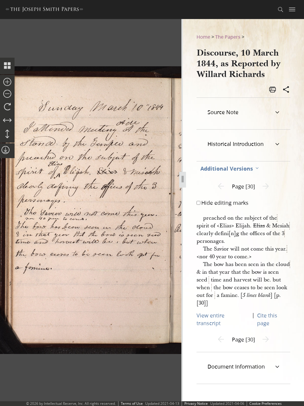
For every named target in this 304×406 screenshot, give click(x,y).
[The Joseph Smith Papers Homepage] (44, 10)
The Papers (227, 36)
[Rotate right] (7, 107)
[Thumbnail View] (7, 66)
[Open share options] (286, 90)
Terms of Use (132, 403)
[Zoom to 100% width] (7, 120)
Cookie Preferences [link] (265, 403)
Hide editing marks (224, 203)
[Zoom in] (7, 82)
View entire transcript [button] (210, 319)
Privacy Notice (196, 403)
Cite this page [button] (267, 319)
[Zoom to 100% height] (7, 134)
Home (203, 36)
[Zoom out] (7, 94)
